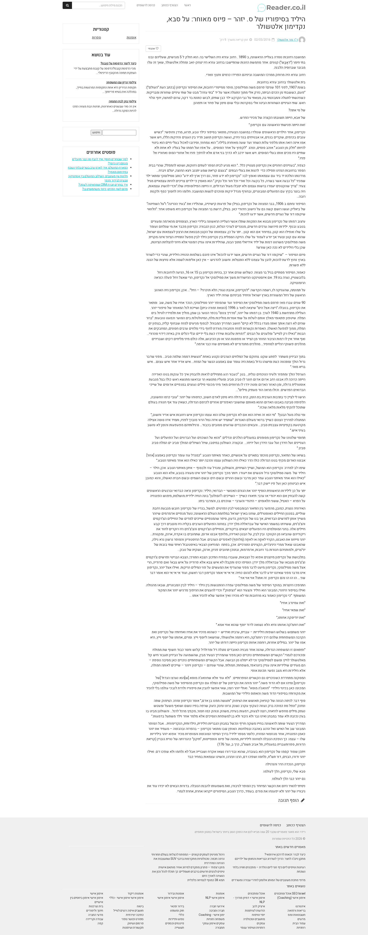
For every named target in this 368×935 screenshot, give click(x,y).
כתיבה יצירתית (135, 915)
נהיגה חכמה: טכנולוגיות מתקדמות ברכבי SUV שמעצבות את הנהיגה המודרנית (189, 861)
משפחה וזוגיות (215, 919)
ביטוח (140, 906)
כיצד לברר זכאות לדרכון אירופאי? (284, 854)
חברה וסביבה (216, 910)
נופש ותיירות (176, 919)
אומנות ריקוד (136, 893)
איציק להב (258, 906)
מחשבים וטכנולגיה (254, 919)
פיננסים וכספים (174, 923)
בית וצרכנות (96, 906)
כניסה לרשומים (146, 5)
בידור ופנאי (177, 906)
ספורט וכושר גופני (133, 919)
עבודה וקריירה (94, 919)
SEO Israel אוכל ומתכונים (289, 893)
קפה (100, 923)
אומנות (131, 37)
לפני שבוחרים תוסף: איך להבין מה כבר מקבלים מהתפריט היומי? (100, 161)
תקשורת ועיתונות (133, 927)
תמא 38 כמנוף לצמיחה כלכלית (205, 880)
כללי (181, 915)
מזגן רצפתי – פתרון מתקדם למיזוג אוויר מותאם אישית (191, 867)
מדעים (301, 919)
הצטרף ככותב (169, 5)
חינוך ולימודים (94, 910)
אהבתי (151, 49)
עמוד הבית (299, 923)
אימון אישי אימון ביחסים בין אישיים (86, 900)
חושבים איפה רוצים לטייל (128, 910)
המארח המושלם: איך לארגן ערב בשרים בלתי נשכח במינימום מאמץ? (98, 169)
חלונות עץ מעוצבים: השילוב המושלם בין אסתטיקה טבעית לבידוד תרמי (98, 178)
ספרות (96, 37)
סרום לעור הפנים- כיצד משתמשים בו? (105, 189)
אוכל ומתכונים (256, 893)
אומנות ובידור (176, 893)
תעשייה (179, 927)
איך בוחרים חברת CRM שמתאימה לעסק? (103, 184)
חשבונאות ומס (296, 915)
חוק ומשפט (177, 910)
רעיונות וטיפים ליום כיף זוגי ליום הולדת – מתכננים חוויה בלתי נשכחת (269, 869)
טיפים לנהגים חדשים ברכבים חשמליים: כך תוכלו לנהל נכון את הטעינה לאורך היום (188, 873)
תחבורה (219, 927)
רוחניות (301, 927)
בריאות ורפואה (296, 910)
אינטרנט (300, 906)
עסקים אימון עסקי (213, 923)
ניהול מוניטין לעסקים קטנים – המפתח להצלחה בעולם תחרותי (187, 854)
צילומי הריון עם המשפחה (121, 82)
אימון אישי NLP (215, 898)
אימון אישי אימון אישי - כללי (126, 898)
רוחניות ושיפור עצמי (252, 927)
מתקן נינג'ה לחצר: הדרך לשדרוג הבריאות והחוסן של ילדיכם (270, 859)
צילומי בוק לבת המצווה (122, 101)
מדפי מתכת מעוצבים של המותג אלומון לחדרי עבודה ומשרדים (268, 880)
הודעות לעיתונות (255, 910)
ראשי (187, 5)
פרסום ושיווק (135, 923)
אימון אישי (96, 893)
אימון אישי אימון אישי (170, 898)
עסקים (261, 923)
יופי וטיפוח (258, 915)
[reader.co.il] (281, 5)
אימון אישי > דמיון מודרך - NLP (249, 900)
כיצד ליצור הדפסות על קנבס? (118, 63)
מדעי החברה (95, 915)
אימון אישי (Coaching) (291, 898)
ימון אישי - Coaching (211, 915)
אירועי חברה (217, 906)
